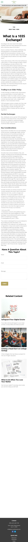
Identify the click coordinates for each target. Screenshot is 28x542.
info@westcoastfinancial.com (14, 529)
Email (2, 263)
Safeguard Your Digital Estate (13, 319)
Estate (14, 541)
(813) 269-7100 (15, 523)
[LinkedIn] (15, 531)
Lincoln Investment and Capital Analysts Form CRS (14, 5)
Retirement (14, 537)
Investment (14, 539)
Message (3, 271)
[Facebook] (13, 531)
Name (2, 254)
